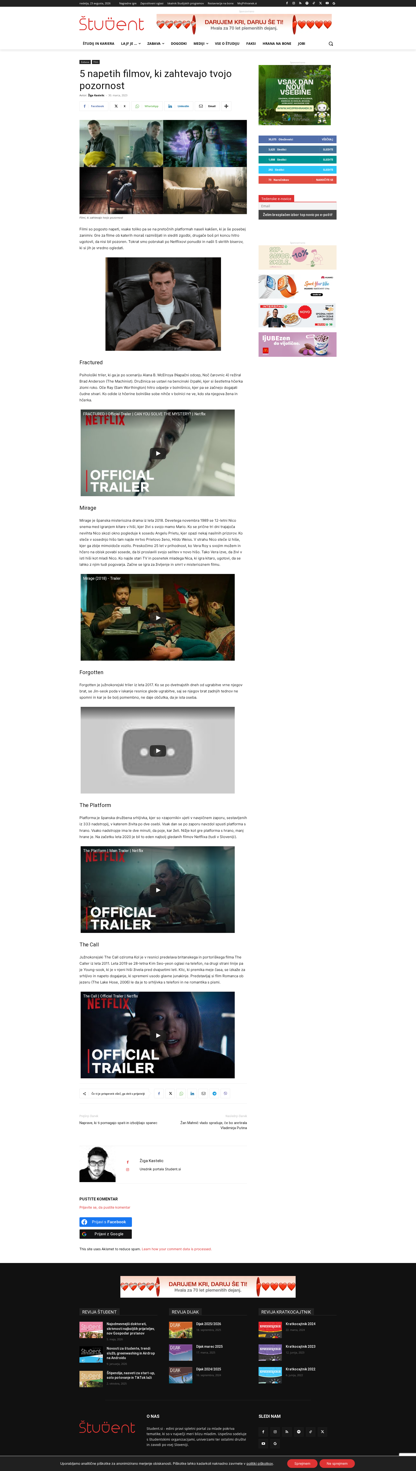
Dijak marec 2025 (209, 1346)
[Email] (203, 1093)
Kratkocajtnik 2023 (300, 1346)
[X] (320, 3)
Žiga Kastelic (96, 95)
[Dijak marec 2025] (180, 1352)
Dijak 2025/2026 (208, 1324)
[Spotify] (307, 3)
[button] (331, 43)
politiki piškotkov (260, 1463)
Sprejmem (302, 1463)
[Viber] (225, 1093)
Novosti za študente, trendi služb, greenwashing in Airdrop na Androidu (131, 1353)
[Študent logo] (117, 23)
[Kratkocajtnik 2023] (270, 1352)
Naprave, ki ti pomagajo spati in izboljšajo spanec (118, 1123)
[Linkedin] (192, 1093)
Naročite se (324, 180)
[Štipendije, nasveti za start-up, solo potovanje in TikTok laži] (91, 1379)
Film (95, 62)
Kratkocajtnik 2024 (300, 1324)
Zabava (85, 62)
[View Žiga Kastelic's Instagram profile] (127, 1170)
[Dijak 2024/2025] (180, 1375)
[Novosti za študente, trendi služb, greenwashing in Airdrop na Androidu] (91, 1354)
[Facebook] (287, 3)
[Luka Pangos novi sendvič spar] (297, 329)
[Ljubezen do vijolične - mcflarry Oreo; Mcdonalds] (298, 359)
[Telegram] (214, 1093)
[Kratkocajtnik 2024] (270, 1330)
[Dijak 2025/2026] (180, 1330)
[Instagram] (293, 3)
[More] (226, 106)
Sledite (328, 149)
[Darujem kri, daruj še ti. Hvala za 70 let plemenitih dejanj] (246, 25)
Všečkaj (327, 139)
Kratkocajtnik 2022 (300, 1369)
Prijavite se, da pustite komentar (104, 1207)
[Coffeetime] (298, 272)
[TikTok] (314, 3)
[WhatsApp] (181, 1093)
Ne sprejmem (337, 1463)
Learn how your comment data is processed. (177, 1249)
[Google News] (334, 3)
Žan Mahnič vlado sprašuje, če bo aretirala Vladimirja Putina (213, 1125)
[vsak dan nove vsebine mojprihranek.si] (295, 124)
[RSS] (300, 3)
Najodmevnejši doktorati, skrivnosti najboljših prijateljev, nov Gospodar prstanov (131, 1328)
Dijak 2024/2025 (208, 1369)
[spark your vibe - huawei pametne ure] (297, 301)
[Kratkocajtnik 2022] (270, 1375)
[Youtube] (327, 3)
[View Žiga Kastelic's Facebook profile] (127, 1162)
